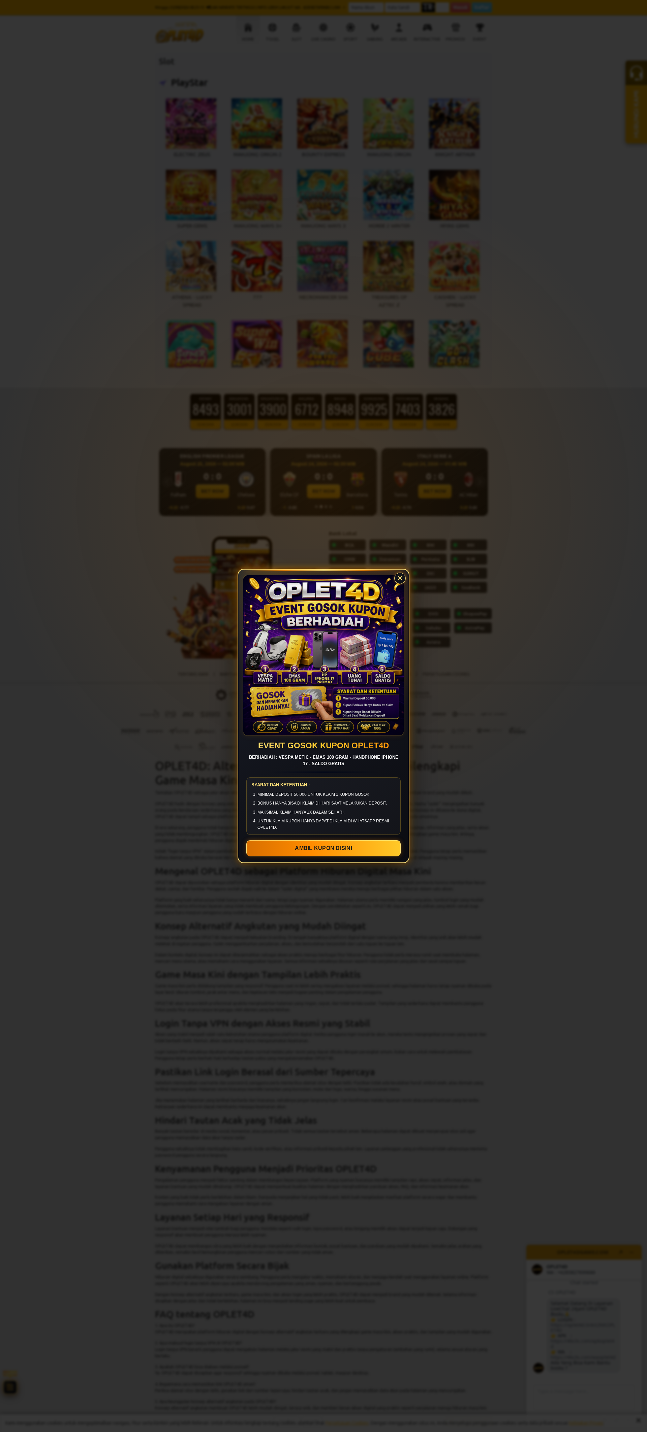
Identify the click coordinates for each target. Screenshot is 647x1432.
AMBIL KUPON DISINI (323, 848)
